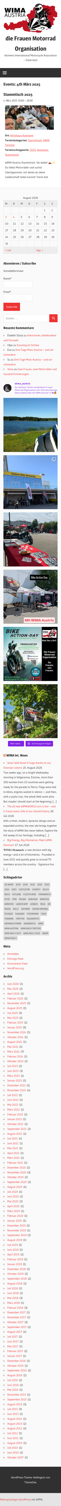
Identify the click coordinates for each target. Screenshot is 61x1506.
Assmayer (42, 150)
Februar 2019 (15, 1259)
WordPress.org (15, 968)
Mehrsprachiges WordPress (15, 1499)
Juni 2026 (13, 983)
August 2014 (14, 1418)
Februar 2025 (15, 1022)
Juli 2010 (12, 1447)
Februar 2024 (15, 1056)
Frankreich (45, 894)
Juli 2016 (12, 1380)
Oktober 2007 (15, 1457)
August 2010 (14, 1443)
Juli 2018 (12, 1288)
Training (9, 918)
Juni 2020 (13, 1196)
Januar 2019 (14, 1264)
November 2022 (16, 1090)
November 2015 (16, 1394)
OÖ (49, 904)
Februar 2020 (15, 1215)
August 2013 (14, 1423)
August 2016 (14, 1375)
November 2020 (16, 1172)
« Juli (8, 250)
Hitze (7, 899)
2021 (32, 884)
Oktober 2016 (15, 1365)
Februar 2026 (15, 998)
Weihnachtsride (13, 923)
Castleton (24, 889)
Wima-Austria (11, 928)
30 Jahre (9, 884)
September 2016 (17, 1370)
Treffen (20, 918)
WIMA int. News (17, 755)
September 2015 (17, 1399)
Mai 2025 (12, 1017)
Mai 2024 (12, 1046)
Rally (16, 909)
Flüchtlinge (29, 894)
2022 (39, 884)
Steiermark (33, 913)
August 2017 (14, 1331)
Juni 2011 (13, 1438)
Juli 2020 (12, 1191)
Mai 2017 (12, 1346)
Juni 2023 (13, 1071)
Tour (43, 913)
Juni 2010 (13, 1452)
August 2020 (14, 1186)
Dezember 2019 (16, 1225)
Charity (36, 889)
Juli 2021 (12, 1138)
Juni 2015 (13, 1414)
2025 (33, 150)
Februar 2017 (15, 1351)
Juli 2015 (12, 1409)
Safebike (25, 909)
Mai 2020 (12, 1201)
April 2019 (13, 1254)
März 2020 (13, 1211)
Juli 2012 (12, 1433)
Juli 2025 (12, 1013)
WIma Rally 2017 (13, 933)
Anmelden (13, 953)
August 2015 (14, 1404)
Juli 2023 (12, 1066)
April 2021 (13, 1153)
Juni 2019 (13, 1249)
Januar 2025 (14, 1027)
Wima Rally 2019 (31, 933)
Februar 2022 (15, 1114)
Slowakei (19, 913)
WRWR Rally (11, 938)
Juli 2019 (12, 1244)
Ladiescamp (22, 904)
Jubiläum (33, 899)
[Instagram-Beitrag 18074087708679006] (30, 597)
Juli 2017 (12, 1336)
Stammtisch (35, 140)
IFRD (14, 899)
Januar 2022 (14, 1119)
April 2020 (13, 1206)
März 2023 (13, 1075)
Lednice (34, 904)
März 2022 (13, 1109)
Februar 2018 (15, 1307)
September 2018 (17, 1278)
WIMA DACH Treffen (31, 928)
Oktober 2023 (15, 1061)
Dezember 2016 (16, 1360)
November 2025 (16, 1003)
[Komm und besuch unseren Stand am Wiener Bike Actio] (30, 654)
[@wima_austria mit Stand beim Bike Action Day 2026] (30, 539)
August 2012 (14, 1428)
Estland (16, 894)
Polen (8, 909)
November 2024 (16, 1032)
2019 (18, 884)
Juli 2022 (12, 1095)
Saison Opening (40, 909)
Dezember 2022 (16, 1085)
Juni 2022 (13, 1099)
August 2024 (14, 1041)
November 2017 (16, 1317)
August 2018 (14, 1283)
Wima (40, 923)
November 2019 (16, 1230)
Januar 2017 (14, 1356)
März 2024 (13, 1051)
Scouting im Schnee (28, 345)
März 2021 (13, 1157)
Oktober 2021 (15, 1124)
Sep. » (39, 250)
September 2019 (17, 1235)
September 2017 (17, 1327)
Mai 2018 (12, 1298)
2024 (7, 889)
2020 (25, 884)
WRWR (45, 933)
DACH (7, 894)
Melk (42, 904)
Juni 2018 (13, 1293)
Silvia (10, 369)
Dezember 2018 (16, 1269)
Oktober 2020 (15, 1177)
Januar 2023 (14, 1080)
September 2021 (17, 1129)
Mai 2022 (12, 1104)
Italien (22, 899)
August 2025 (14, 1008)
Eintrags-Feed (15, 958)
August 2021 (14, 1133)
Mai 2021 (12, 1148)
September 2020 (17, 1182)
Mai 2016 (12, 1389)
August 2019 (14, 1240)
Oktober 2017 (15, 1322)
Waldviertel (33, 918)
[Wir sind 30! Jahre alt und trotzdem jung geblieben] (30, 711)
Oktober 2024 (15, 1037)
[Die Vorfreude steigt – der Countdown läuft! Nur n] (30, 425)
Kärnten (44, 899)
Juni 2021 (13, 1143)
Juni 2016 (13, 1385)
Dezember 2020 (16, 1167)
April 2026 (13, 993)
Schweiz (9, 913)
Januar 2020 (14, 1220)
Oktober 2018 (15, 1273)
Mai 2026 (12, 988)
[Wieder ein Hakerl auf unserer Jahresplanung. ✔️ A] (30, 482)
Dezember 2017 (16, 1312)
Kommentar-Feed (17, 963)
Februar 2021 (15, 1162)
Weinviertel (30, 923)
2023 (47, 884)
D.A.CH (46, 889)
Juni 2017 (13, 1341)
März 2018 (13, 1302)
